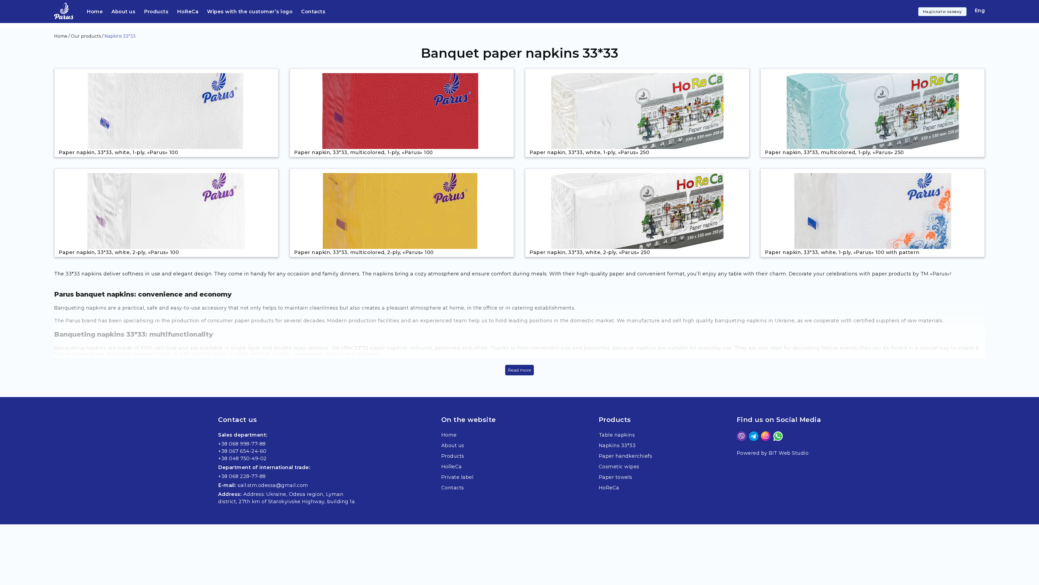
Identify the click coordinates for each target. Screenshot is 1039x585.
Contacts (313, 12)
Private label (457, 477)
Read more (519, 370)
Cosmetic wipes (619, 467)
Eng (980, 11)
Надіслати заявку (942, 11)
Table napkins (617, 435)
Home (95, 12)
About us (123, 12)
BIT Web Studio (788, 453)
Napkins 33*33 (617, 445)
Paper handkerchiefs (625, 456)
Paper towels (615, 477)
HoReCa (187, 12)
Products (156, 12)
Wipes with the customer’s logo (249, 12)
